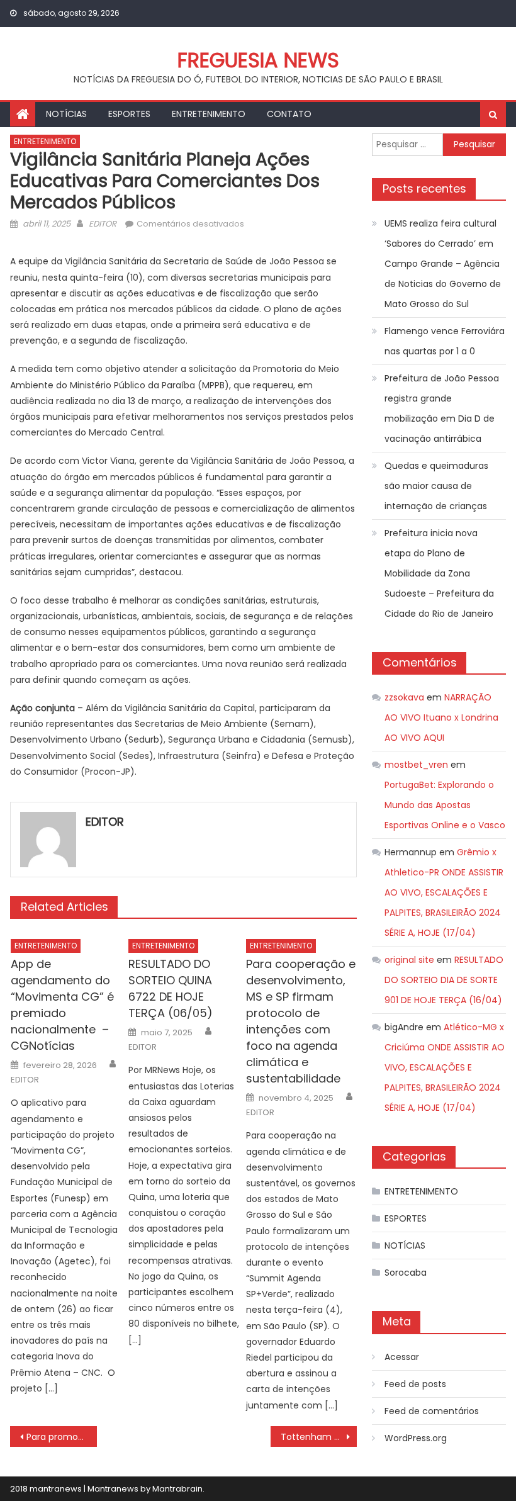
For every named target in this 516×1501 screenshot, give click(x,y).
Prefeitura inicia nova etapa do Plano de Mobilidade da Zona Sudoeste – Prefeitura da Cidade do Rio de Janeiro (439, 573)
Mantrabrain (177, 1489)
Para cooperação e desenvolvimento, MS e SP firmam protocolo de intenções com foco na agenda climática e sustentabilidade (301, 1021)
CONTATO (289, 114)
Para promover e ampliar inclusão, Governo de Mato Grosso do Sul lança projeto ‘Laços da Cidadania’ (61, 1437)
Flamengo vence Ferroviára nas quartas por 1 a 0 (444, 341)
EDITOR (102, 224)
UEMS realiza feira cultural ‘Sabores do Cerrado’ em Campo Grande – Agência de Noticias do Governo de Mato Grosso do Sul (442, 263)
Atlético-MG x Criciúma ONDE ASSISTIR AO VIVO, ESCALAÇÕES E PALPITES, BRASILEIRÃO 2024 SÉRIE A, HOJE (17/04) (444, 1067)
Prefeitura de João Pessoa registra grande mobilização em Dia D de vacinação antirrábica (441, 408)
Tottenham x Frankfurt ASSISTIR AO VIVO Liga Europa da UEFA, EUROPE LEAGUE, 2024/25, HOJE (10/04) (319, 1437)
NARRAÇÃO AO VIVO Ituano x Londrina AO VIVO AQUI (441, 717)
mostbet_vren (416, 764)
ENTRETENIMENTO (208, 114)
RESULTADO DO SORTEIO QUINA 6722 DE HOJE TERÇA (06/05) (170, 988)
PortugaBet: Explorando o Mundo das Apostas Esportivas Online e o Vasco (444, 805)
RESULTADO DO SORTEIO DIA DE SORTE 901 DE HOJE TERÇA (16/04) (443, 979)
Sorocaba (405, 1272)
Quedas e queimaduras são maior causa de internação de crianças (436, 485)
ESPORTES (129, 114)
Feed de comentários (431, 1411)
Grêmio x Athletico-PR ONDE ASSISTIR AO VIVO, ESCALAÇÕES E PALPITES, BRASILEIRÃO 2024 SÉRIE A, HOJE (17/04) (443, 892)
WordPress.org (415, 1438)
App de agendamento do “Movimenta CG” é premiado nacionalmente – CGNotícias (62, 1005)
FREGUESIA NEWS (258, 60)
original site (409, 959)
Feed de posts (415, 1384)
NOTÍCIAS (66, 114)
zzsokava (404, 697)
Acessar (401, 1357)
